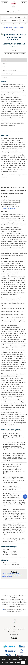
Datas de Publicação (8, 73)
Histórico (5, 77)
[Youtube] (17, 634)
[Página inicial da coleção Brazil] (14, 623)
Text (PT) (13, 20)
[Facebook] (15, 634)
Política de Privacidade (14, 662)
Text (4, 67)
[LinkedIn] (14, 634)
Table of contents (15, 17)
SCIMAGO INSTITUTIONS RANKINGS (15, 54)
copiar (14, 30)
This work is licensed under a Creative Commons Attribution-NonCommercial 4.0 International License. (12, 575)
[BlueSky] (10, 634)
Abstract (4, 20)
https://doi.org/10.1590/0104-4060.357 (14, 27)
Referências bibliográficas (9, 70)
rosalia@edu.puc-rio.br (8, 208)
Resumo (5, 60)
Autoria (14, 50)
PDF (23, 20)
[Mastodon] (12, 634)
